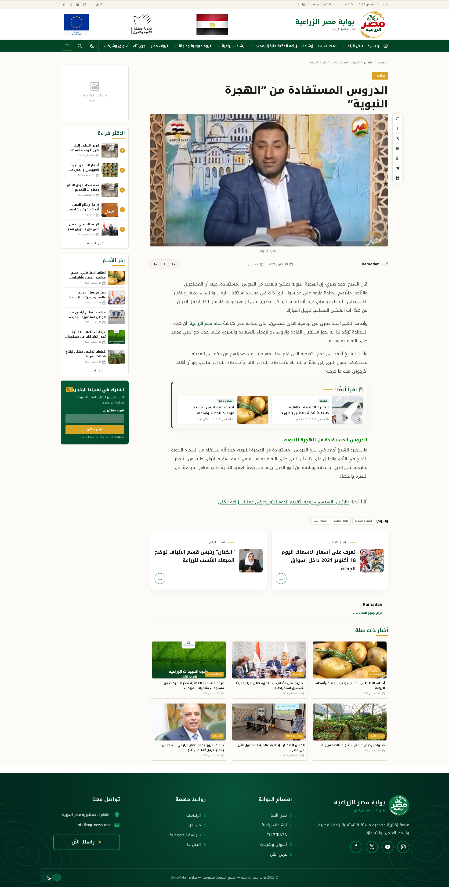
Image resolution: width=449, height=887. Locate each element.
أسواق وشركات (116, 46)
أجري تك (139, 46)
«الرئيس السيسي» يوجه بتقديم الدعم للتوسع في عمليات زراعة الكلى (283, 502)
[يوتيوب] (78, 4)
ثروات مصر (159, 46)
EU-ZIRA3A (327, 46)
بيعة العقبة (341, 520)
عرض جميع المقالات (367, 613)
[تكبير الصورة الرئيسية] (269, 180)
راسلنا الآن (87, 842)
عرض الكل (278, 854)
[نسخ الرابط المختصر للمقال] (397, 119)
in (397, 148)
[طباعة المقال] (397, 178)
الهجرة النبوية (363, 520)
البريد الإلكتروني (113, 410)
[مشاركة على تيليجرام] (397, 168)
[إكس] (71, 4)
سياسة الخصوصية (185, 835)
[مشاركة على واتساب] (397, 158)
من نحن (194, 825)
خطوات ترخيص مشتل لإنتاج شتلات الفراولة (353, 745)
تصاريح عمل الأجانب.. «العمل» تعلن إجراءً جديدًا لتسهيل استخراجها (270, 685)
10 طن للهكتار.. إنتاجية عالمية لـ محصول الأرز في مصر (271, 747)
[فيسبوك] (64, 4)
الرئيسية (382, 62)
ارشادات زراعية (233, 46)
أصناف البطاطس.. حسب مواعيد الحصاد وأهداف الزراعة (350, 685)
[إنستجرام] (85, 4)
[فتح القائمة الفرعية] (344, 46)
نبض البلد (355, 46)
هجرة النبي (320, 520)
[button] (47, 877)
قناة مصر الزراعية (206, 323)
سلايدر (368, 62)
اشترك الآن (95, 429)
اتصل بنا (97, 4)
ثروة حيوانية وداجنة (195, 46)
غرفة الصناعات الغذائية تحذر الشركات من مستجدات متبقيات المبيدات (194, 685)
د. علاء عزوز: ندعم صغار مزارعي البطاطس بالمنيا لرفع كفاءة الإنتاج (193, 747)
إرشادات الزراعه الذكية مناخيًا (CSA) (284, 46)
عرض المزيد (95, 243)
